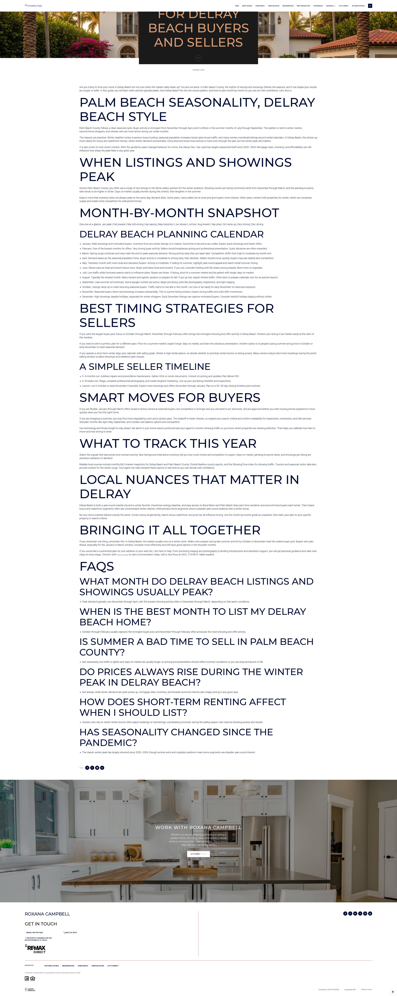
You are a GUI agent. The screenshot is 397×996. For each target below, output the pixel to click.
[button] (198, 854)
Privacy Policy (366, 989)
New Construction (303, 6)
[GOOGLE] (365, 913)
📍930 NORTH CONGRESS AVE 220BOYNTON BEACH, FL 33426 (38, 939)
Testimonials (318, 6)
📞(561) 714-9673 (70, 932)
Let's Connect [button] (113, 966)
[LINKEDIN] (355, 913)
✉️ (34, 932)
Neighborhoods (288, 6)
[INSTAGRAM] (350, 913)
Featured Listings (51, 966)
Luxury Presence (332, 989)
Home (237, 6)
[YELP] (360, 913)
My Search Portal (358, 6)
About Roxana (247, 6)
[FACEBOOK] (345, 913)
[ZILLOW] (370, 913)
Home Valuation (273, 6)
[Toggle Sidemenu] (370, 6)
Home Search (260, 6)
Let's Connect (344, 6)
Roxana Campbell (122, 555)
